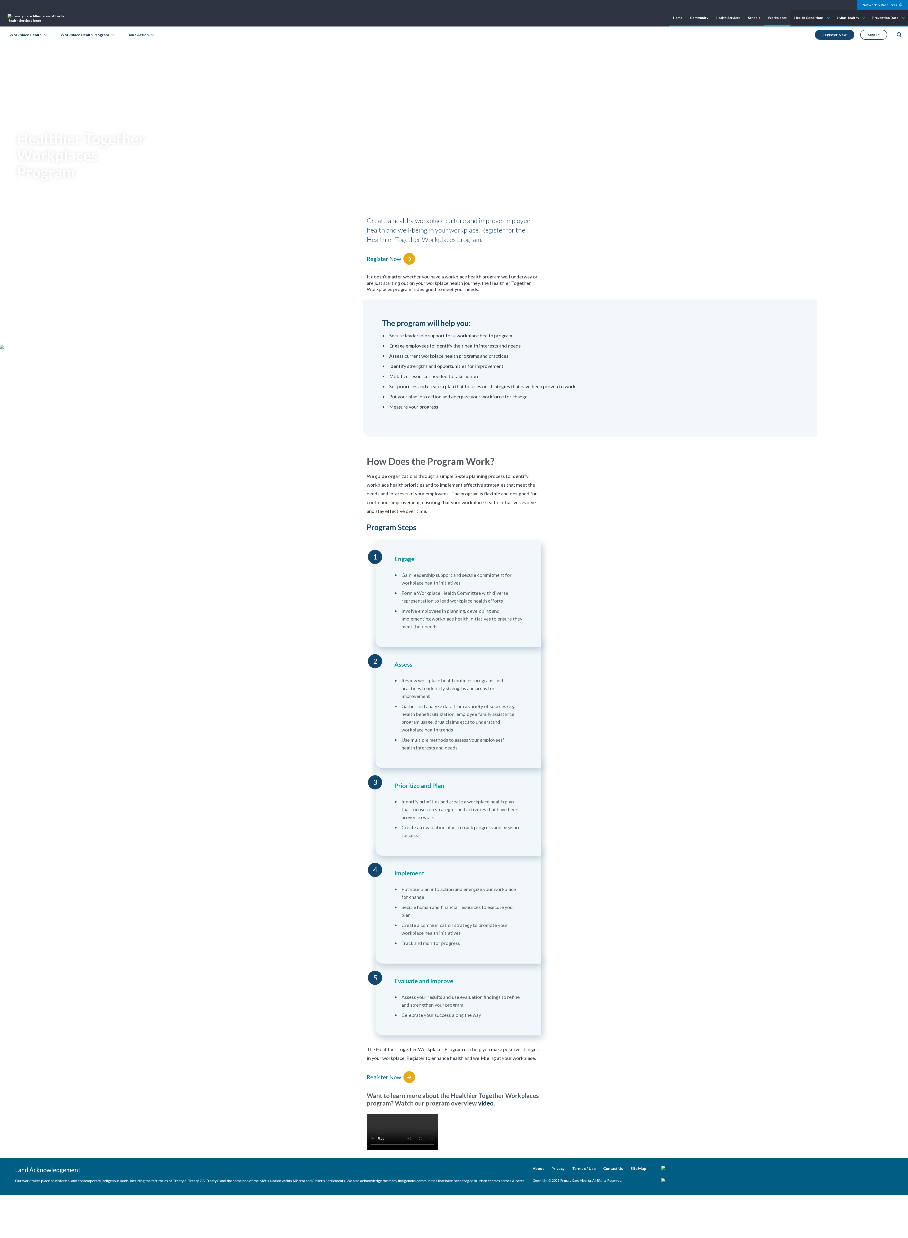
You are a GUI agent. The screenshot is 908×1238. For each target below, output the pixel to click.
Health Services (728, 18)
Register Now (834, 35)
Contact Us (613, 1168)
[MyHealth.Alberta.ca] (694, 1168)
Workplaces (777, 18)
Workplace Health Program (85, 34)
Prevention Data (885, 18)
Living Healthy (848, 18)
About (538, 1168)
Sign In (874, 35)
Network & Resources (880, 5)
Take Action (138, 34)
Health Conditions (809, 18)
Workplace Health (25, 34)
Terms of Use (584, 1168)
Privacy (558, 1168)
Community (699, 18)
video (485, 1103)
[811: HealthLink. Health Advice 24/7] (694, 1180)
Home (677, 18)
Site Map (638, 1168)
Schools (754, 18)
